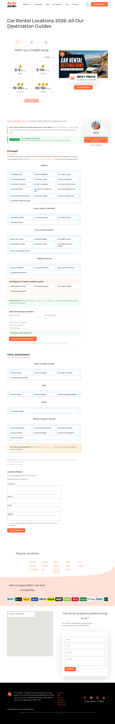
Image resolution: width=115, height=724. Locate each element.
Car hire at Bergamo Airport (67, 394)
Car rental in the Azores (18, 272)
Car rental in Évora (16, 222)
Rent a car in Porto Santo (66, 268)
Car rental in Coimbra (17, 244)
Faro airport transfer (64, 286)
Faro (43, 569)
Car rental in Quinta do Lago (20, 201)
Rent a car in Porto (16, 239)
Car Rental (38, 4)
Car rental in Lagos (64, 174)
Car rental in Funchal (41, 268)
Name (10, 496)
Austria (80, 566)
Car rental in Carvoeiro (18, 184)
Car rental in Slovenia (65, 428)
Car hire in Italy (15, 394)
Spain (46, 301)
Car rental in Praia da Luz (66, 189)
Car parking (56, 4)
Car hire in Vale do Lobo (66, 196)
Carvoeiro (44, 562)
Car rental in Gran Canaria (19, 377)
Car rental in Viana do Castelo (65, 245)
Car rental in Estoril (64, 217)
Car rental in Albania (17, 428)
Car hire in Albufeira (41, 174)
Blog (48, 4)
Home (9, 121)
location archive (46, 447)
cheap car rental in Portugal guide (42, 159)
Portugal (37, 301)
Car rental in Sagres (41, 196)
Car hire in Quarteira (41, 184)
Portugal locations (20, 121)
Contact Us (60, 700)
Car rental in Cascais (41, 217)
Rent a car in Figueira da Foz (20, 251)
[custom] (103, 697)
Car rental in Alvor (16, 189)
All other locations (57, 571)
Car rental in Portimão (18, 179)
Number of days (14, 315)
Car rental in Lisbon (17, 217)
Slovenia (32, 566)
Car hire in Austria (16, 438)
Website (10, 514)
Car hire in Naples (40, 394)
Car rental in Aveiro (64, 239)
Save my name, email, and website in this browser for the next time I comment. (33, 524)
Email (9, 505)
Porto (68, 562)
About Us (26, 4)
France (53, 301)
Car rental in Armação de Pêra (42, 190)
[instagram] (97, 697)
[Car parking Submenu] (62, 4)
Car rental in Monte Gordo (67, 184)
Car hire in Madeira (16, 268)
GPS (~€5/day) (15, 328)
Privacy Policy (61, 704)
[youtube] (91, 697)
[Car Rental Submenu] (43, 4)
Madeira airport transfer (18, 291)
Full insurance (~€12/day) (18, 322)
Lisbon (56, 562)
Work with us (61, 702)
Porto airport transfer (41, 286)
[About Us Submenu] (31, 4)
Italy (42, 301)
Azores (68, 566)
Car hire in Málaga (40, 373)
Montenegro (33, 569)
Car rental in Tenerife (65, 373)
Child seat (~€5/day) (16, 325)
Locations (60, 693)
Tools (67, 4)
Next (31, 101)
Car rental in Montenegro (42, 428)
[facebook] (84, 697)
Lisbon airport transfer (18, 286)
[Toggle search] (87, 4)
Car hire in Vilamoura (65, 179)
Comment (11, 484)
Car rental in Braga (40, 239)
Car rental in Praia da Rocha (19, 196)
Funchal (44, 566)
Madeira (56, 566)
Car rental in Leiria (40, 244)
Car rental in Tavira (40, 179)
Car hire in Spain (16, 373)
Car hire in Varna (16, 433)
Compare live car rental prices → (23, 339)
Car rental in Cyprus (17, 411)
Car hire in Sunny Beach (66, 433)
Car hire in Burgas (40, 433)
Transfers (75, 4)
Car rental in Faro (16, 174)
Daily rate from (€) (51, 315)
